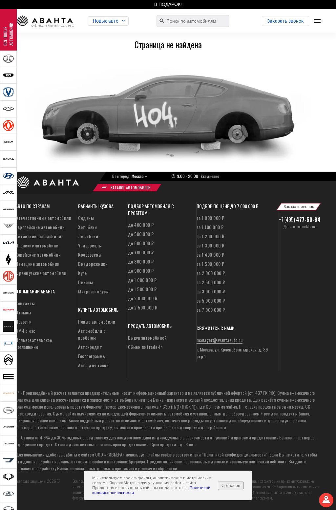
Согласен (230, 485)
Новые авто (105, 21)
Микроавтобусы (93, 291)
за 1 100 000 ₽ (210, 226)
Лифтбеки (88, 236)
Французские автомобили (40, 272)
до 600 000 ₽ (141, 243)
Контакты (25, 303)
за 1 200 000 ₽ (210, 236)
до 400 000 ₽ (141, 224)
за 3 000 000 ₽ (211, 291)
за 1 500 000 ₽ (210, 263)
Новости (23, 321)
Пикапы (85, 282)
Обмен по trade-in (145, 346)
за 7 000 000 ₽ (211, 309)
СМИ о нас (25, 330)
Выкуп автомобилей (147, 337)
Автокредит (90, 346)
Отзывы (23, 312)
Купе (82, 272)
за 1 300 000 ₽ (210, 245)
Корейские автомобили (38, 254)
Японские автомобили (37, 245)
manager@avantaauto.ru (220, 339)
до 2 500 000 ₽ (143, 307)
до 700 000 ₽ (141, 252)
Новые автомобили (96, 321)
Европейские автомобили (40, 226)
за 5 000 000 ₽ (211, 300)
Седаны (86, 217)
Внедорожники (93, 263)
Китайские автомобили (38, 236)
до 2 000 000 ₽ (143, 298)
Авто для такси (93, 365)
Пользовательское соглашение (33, 343)
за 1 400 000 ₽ (210, 254)
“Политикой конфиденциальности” (234, 454)
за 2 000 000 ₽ (211, 272)
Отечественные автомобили (43, 217)
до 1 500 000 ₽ (142, 289)
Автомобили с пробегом (91, 334)
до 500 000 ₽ (141, 233)
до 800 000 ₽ (141, 261)
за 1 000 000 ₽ (210, 217)
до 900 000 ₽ (141, 270)
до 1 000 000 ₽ (142, 279)
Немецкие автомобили (37, 263)
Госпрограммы (92, 355)
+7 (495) (300, 219)
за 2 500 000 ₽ (211, 282)
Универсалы (90, 245)
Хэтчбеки (87, 226)
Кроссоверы (89, 254)
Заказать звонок (285, 21)
